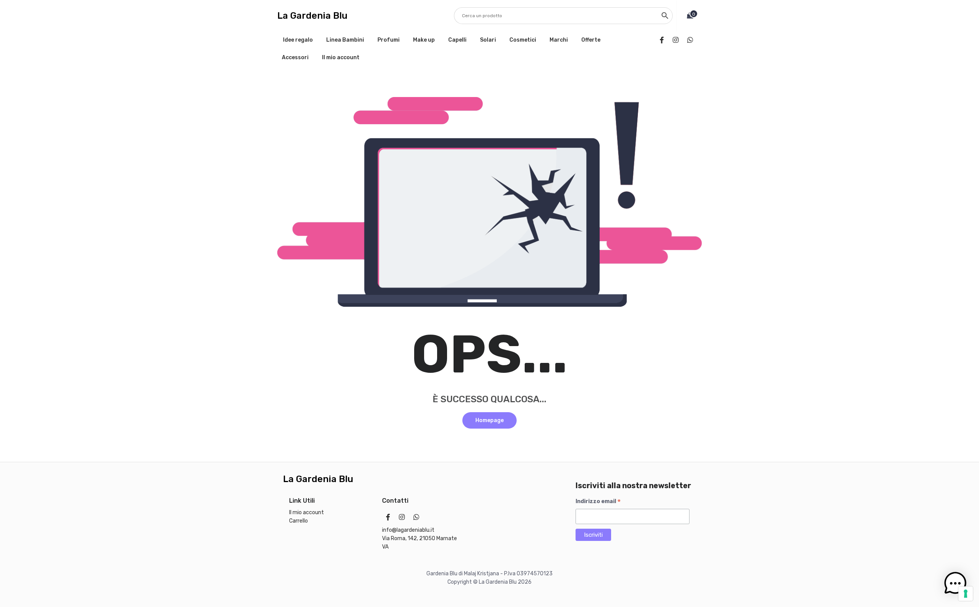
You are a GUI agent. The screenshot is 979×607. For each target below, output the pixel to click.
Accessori (295, 57)
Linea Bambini (345, 40)
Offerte (590, 40)
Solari (488, 40)
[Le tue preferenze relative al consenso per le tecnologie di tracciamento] (965, 593)
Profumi (388, 40)
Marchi (559, 40)
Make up (424, 40)
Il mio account (340, 57)
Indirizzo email (598, 501)
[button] (955, 583)
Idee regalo (298, 40)
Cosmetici (522, 40)
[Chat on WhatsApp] (691, 40)
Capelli (457, 40)
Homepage (489, 420)
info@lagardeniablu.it (408, 530)
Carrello (298, 521)
